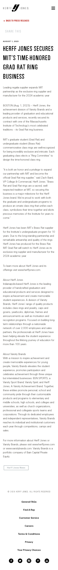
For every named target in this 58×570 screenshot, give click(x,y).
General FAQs (29, 502)
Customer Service (29, 518)
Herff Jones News (16, 468)
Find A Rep (29, 510)
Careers (29, 526)
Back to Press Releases (17, 20)
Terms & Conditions (29, 534)
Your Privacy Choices (29, 550)
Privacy (29, 542)
